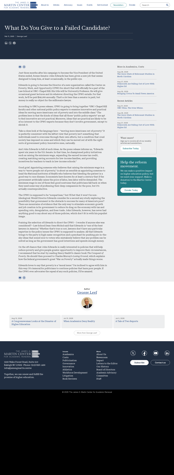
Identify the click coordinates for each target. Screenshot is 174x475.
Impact (100, 360)
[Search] (167, 5)
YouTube (156, 353)
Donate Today (131, 190)
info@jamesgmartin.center (18, 368)
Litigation (68, 376)
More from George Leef (87, 333)
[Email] (20, 66)
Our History (102, 366)
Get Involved (102, 5)
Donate (132, 5)
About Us (45, 5)
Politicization (70, 360)
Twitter (133, 353)
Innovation (68, 366)
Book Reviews (70, 379)
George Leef (22, 36)
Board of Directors (105, 369)
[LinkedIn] (6, 43)
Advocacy (68, 5)
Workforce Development (75, 372)
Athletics (67, 369)
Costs (141, 67)
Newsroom (102, 357)
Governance (69, 363)
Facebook (144, 353)
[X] (10, 43)
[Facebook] (14, 43)
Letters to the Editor (107, 363)
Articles (56, 5)
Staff (98, 379)
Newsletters (118, 5)
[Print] (24, 66)
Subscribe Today (131, 148)
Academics (131, 67)
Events (89, 5)
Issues (79, 5)
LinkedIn (167, 353)
